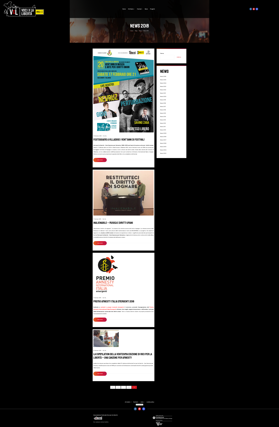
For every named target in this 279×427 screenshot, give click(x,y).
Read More (102, 159)
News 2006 (163, 143)
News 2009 (163, 133)
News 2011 (163, 126)
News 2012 (163, 123)
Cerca (162, 53)
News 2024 (163, 83)
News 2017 (163, 106)
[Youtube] (254, 9)
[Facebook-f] (250, 9)
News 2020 (163, 96)
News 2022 (163, 90)
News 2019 (163, 100)
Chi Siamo (131, 9)
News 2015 (163, 113)
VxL (106, 136)
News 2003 (163, 153)
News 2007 (163, 140)
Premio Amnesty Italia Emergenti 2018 (113, 301)
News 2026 (163, 76)
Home (124, 9)
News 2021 (163, 93)
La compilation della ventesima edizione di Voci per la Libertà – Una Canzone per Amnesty (122, 355)
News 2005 (163, 146)
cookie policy (150, 402)
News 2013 (163, 120)
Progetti (152, 9)
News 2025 (163, 80)
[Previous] (112, 387)
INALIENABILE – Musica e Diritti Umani (113, 223)
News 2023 (163, 86)
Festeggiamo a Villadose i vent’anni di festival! (119, 139)
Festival (139, 9)
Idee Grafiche (105, 422)
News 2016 (163, 110)
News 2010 (163, 130)
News (146, 9)
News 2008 (163, 136)
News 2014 (163, 116)
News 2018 (163, 103)
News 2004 (163, 150)
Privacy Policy (140, 404)
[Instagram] (257, 9)
